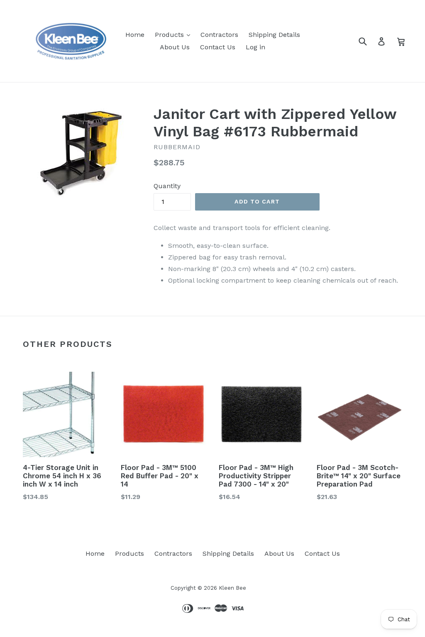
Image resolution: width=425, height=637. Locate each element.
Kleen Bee (232, 588)
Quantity (167, 186)
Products (170, 35)
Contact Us (217, 47)
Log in (255, 47)
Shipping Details (274, 35)
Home (134, 35)
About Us (175, 47)
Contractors (219, 35)
